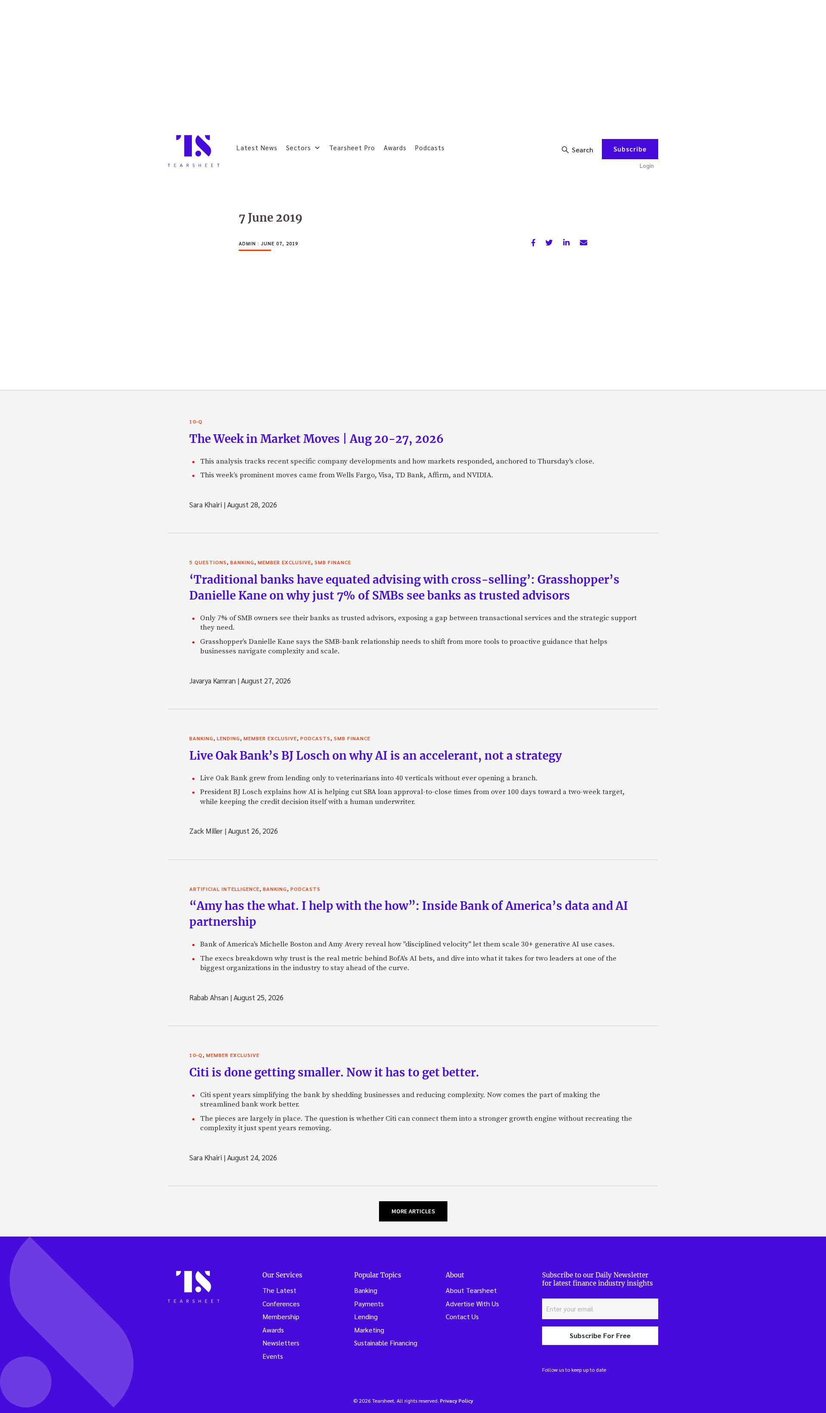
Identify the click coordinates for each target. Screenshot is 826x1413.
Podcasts (430, 147)
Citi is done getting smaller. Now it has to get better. (334, 1072)
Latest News (257, 147)
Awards (395, 147)
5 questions (208, 562)
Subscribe (630, 149)
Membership (280, 1316)
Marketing (369, 1329)
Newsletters (280, 1342)
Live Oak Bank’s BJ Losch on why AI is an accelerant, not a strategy (375, 755)
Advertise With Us (472, 1303)
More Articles (413, 1211)
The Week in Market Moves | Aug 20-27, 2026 (316, 439)
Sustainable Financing (385, 1342)
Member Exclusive (284, 562)
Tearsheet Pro (352, 147)
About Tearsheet (471, 1290)
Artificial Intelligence (224, 888)
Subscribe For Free (600, 1335)
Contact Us (462, 1316)
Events (272, 1355)
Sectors (298, 147)
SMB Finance (332, 562)
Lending (228, 738)
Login (647, 165)
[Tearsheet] (193, 151)
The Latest (279, 1290)
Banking (242, 562)
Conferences (281, 1303)
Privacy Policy (456, 1400)
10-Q (196, 421)
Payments (369, 1303)
